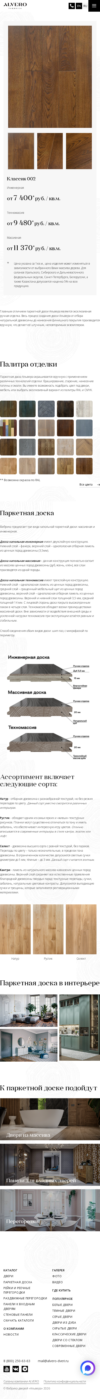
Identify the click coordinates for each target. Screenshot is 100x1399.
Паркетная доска (17, 1282)
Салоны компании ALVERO (21, 1381)
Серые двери (62, 1317)
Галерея (58, 1270)
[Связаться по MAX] (87, 1368)
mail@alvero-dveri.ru (53, 1361)
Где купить (61, 1290)
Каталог (10, 1270)
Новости (11, 1334)
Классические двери (69, 1334)
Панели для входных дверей (41, 1181)
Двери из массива (28, 1135)
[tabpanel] (50, 76)
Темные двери (63, 1311)
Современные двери (69, 1346)
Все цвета (86, 484)
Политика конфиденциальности (65, 1381)
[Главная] (15, 6)
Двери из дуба (64, 1323)
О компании (13, 1329)
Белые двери (62, 1305)
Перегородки (22, 1221)
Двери (8, 1276)
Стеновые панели (18, 1315)
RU (85, 6)
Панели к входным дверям (19, 1306)
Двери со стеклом (67, 1340)
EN (79, 6)
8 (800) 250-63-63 (72, 6)
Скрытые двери (64, 1328)
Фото (57, 1276)
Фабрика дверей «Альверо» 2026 (28, 1388)
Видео (57, 1282)
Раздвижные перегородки (25, 1298)
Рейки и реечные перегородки (16, 1290)
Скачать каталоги (18, 1320)
